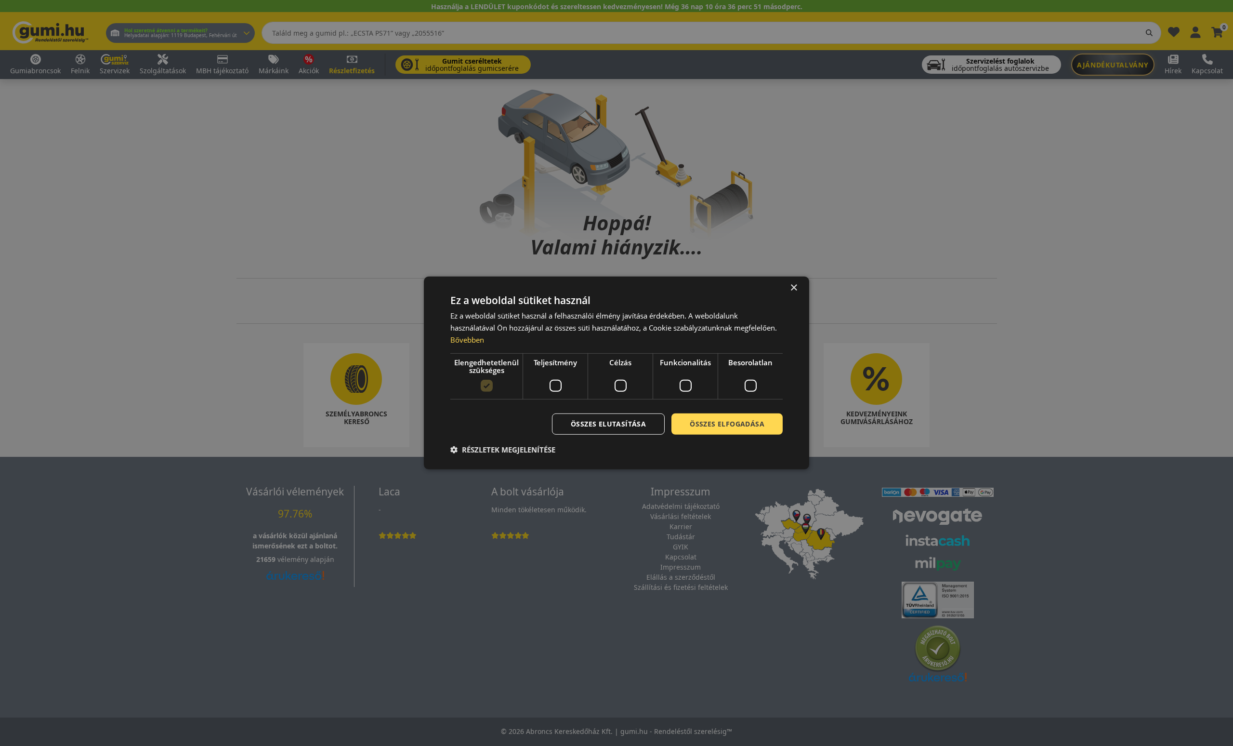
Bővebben (467, 340)
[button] (502, 449)
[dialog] (616, 373)
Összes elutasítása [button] (608, 423)
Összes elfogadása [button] (727, 423)
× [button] (793, 288)
